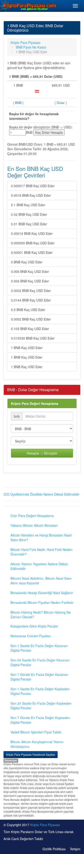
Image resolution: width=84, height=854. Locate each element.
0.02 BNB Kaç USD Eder (29, 214)
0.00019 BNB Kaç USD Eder (32, 233)
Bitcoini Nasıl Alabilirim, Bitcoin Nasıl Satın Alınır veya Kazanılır (41, 580)
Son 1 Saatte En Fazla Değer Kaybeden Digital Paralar (40, 691)
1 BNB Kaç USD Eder (26, 347)
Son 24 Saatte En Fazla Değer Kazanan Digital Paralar (40, 662)
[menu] (75, 6)
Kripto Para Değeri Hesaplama (34, 403)
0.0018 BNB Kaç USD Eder (31, 195)
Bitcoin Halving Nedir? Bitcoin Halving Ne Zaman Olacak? (40, 614)
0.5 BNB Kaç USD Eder (28, 309)
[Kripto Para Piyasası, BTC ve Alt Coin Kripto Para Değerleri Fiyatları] (28, 5)
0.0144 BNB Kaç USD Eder (31, 300)
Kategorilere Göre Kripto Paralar (34, 626)
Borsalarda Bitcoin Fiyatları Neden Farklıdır (42, 602)
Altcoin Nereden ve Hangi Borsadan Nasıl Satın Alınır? (40, 537)
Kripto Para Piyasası (45, 824)
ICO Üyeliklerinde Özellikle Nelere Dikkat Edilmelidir (41, 494)
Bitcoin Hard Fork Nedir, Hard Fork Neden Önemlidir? (41, 551)
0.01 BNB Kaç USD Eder (29, 224)
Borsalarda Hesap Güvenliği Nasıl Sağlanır (41, 592)
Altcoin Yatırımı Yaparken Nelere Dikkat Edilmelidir (39, 566)
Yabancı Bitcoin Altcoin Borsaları (34, 525)
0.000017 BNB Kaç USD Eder (33, 185)
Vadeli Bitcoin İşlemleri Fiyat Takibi (35, 732)
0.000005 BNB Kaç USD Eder (33, 243)
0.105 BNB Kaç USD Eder (30, 328)
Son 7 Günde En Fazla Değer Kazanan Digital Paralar (39, 676)
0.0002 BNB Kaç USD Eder (31, 290)
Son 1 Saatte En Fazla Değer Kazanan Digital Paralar (39, 648)
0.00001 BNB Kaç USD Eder (32, 252)
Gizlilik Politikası (54, 849)
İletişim (75, 849)
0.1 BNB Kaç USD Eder (28, 205)
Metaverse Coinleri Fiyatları (30, 636)
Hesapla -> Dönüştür (42, 453)
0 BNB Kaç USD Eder (26, 262)
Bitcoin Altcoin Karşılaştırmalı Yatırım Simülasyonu (36, 744)
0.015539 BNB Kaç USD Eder (33, 338)
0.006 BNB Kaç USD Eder (30, 271)
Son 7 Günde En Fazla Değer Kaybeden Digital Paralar (40, 720)
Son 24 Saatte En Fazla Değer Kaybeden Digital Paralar (40, 705)
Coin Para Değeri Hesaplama (32, 515)
